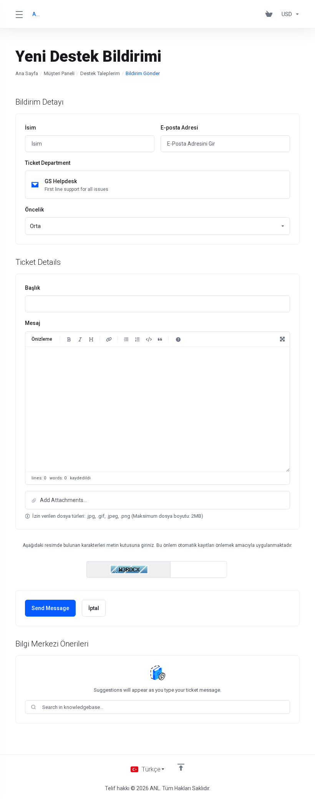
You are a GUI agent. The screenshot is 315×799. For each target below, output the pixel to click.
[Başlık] (91, 339)
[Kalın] (69, 339)
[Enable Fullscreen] (282, 339)
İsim (30, 128)
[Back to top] (181, 767)
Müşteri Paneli (59, 73)
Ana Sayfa (26, 73)
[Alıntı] (160, 339)
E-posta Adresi (179, 128)
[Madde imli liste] (126, 339)
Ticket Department (47, 163)
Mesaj (32, 323)
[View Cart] (270, 14)
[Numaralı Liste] (137, 339)
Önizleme (42, 339)
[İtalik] (80, 339)
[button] (157, 500)
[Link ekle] (108, 339)
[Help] (178, 339)
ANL (36, 14)
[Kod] (148, 339)
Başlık (32, 288)
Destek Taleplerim (100, 73)
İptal (93, 608)
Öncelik (34, 210)
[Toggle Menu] (19, 14)
